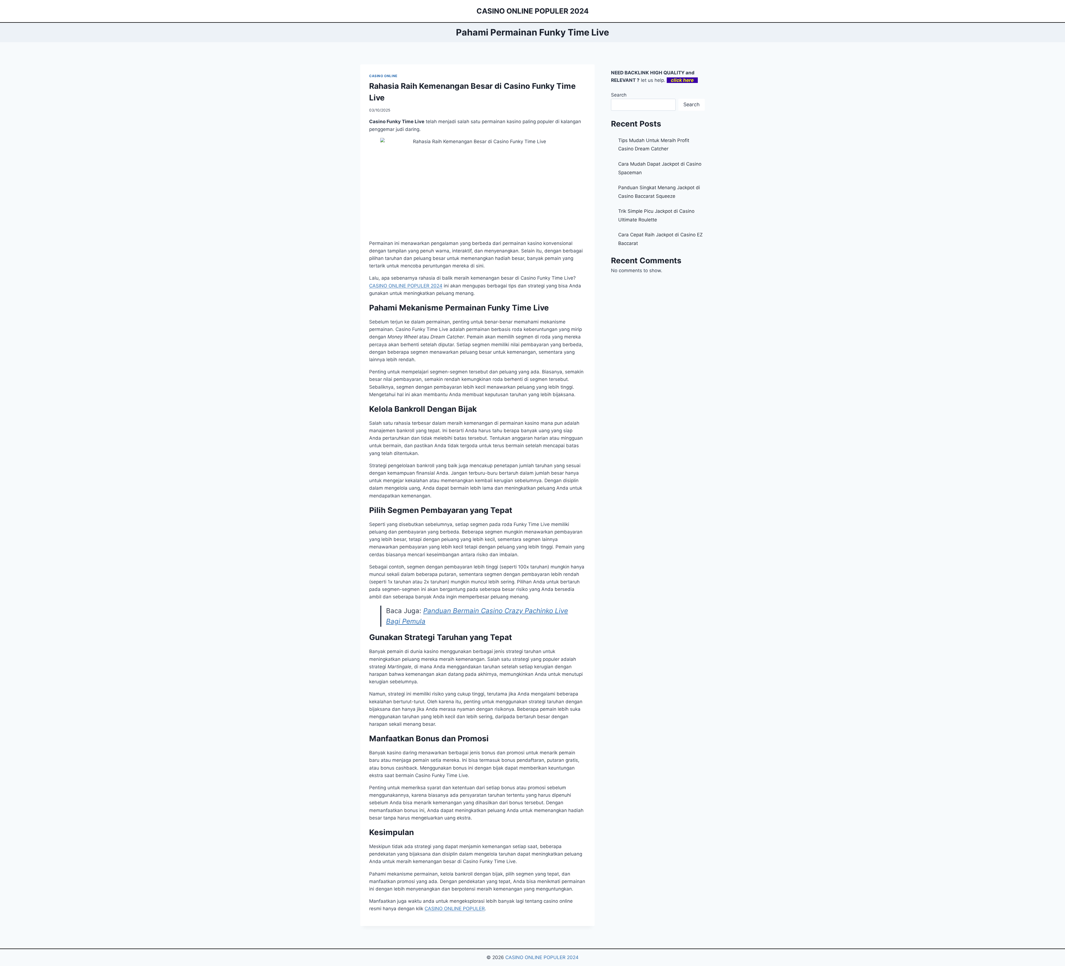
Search (619, 95)
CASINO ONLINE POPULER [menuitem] (455, 908)
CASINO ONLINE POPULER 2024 (542, 957)
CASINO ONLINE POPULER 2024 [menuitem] (405, 286)
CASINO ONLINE (383, 76)
